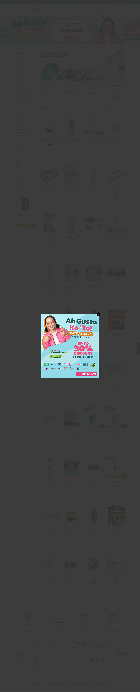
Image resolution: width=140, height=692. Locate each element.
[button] (98, 314)
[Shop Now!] (70, 346)
